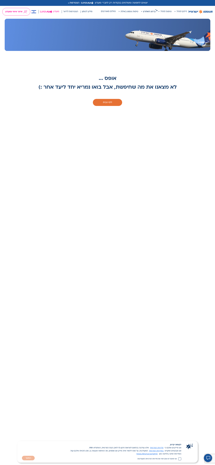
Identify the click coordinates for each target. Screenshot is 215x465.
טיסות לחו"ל (166, 12)
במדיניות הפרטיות (156, 451)
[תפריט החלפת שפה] (33, 11)
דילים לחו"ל (182, 12)
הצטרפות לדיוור (70, 12)
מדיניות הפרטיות (156, 448)
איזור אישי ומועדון (13, 12)
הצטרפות (74, 3)
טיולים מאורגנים (108, 11)
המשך (28, 458)
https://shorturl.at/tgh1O (147, 454)
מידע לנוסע (87, 12)
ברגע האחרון (149, 12)
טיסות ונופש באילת (129, 12)
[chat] (208, 458)
